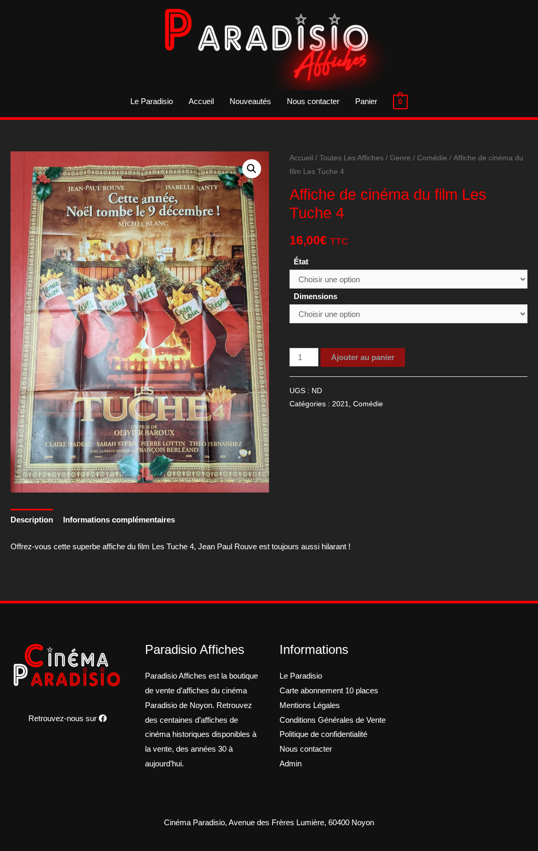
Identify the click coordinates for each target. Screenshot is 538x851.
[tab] (32, 520)
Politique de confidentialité (323, 734)
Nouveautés (250, 101)
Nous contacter (313, 101)
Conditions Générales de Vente (333, 719)
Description (32, 519)
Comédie (432, 158)
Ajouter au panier (363, 357)
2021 (340, 404)
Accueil (201, 101)
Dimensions (315, 296)
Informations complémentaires (119, 519)
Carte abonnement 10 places (329, 690)
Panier (366, 101)
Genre (400, 158)
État (301, 261)
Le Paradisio (151, 101)
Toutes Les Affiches (351, 158)
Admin (291, 763)
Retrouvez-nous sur (63, 718)
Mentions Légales (310, 705)
